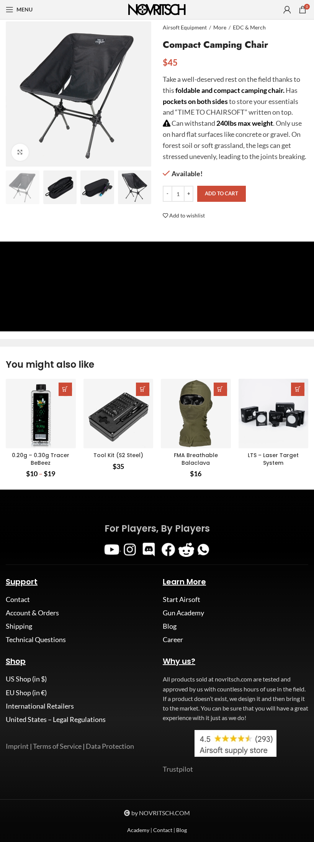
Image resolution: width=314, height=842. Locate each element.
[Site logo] (157, 9)
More (219, 27)
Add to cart (221, 193)
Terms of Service (57, 746)
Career (173, 639)
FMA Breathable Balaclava (196, 459)
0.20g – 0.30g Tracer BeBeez (40, 459)
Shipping (19, 626)
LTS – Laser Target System (273, 459)
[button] (142, 389)
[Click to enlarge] (20, 152)
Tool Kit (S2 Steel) (118, 455)
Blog (170, 626)
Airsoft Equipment (185, 27)
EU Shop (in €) (26, 692)
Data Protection (110, 746)
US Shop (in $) (26, 679)
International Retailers (40, 706)
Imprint (17, 746)
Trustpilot (178, 769)
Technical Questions (36, 639)
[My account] (287, 9)
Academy (138, 830)
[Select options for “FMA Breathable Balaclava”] (220, 389)
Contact (18, 599)
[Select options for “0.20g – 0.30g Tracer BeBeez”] (65, 389)
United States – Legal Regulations (56, 719)
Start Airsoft (181, 599)
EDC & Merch (249, 27)
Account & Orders (32, 612)
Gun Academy (183, 612)
